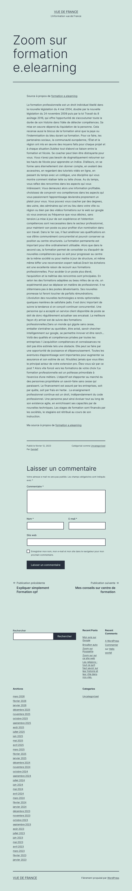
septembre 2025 (22, 723)
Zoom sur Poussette (87, 650)
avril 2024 (18, 793)
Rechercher (19, 630)
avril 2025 (18, 745)
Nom (30, 518)
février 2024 (19, 802)
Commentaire (35, 486)
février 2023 (19, 855)
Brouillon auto (90, 644)
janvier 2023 (19, 859)
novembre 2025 (21, 714)
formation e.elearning (64, 96)
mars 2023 (19, 851)
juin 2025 (18, 736)
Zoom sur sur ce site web (89, 657)
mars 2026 (19, 696)
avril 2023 (18, 846)
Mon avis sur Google (89, 639)
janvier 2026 (19, 705)
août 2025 (18, 727)
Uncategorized (98, 445)
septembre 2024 (22, 776)
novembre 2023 (21, 815)
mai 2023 (18, 842)
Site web (31, 535)
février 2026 (19, 701)
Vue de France (66, 12)
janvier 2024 (20, 806)
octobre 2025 (20, 718)
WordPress (113, 878)
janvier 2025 (19, 758)
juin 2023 (18, 837)
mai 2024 (18, 789)
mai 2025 (18, 740)
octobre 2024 (20, 771)
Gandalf (34, 449)
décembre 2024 (21, 762)
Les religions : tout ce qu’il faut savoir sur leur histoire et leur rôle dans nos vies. (90, 670)
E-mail (72, 518)
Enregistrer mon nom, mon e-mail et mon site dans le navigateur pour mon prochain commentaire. (67, 553)
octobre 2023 (20, 820)
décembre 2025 (21, 709)
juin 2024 (18, 784)
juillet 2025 (19, 731)
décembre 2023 (21, 811)
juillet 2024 (19, 780)
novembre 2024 (21, 767)
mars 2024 (19, 798)
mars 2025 (19, 749)
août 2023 (18, 828)
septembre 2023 (22, 824)
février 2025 (19, 753)
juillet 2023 (19, 833)
